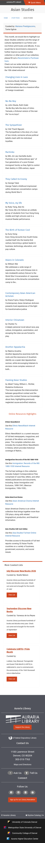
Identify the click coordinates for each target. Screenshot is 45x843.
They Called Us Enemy (16, 179)
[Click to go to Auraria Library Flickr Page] (26, 793)
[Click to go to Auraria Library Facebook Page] (12, 793)
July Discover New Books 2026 (21, 571)
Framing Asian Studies (16, 380)
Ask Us (17, 773)
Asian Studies (22, 9)
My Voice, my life (13, 203)
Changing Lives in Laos (16, 77)
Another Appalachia (15, 347)
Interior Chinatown (14, 320)
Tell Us (33, 773)
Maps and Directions (22, 764)
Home (6, 18)
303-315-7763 (22, 759)
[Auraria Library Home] (14, 2)
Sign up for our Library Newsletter (22, 800)
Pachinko (9, 152)
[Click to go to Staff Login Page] (43, 815)
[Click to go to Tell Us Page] (26, 773)
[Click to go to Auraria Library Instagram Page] (33, 793)
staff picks (16, 18)
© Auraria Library (8, 815)
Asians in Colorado (14, 260)
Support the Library (22, 727)
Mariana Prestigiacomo (25, 26)
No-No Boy (10, 101)
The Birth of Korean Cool (17, 230)
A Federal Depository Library (24, 738)
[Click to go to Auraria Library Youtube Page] (19, 793)
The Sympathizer (13, 125)
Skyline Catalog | (34, 815)
